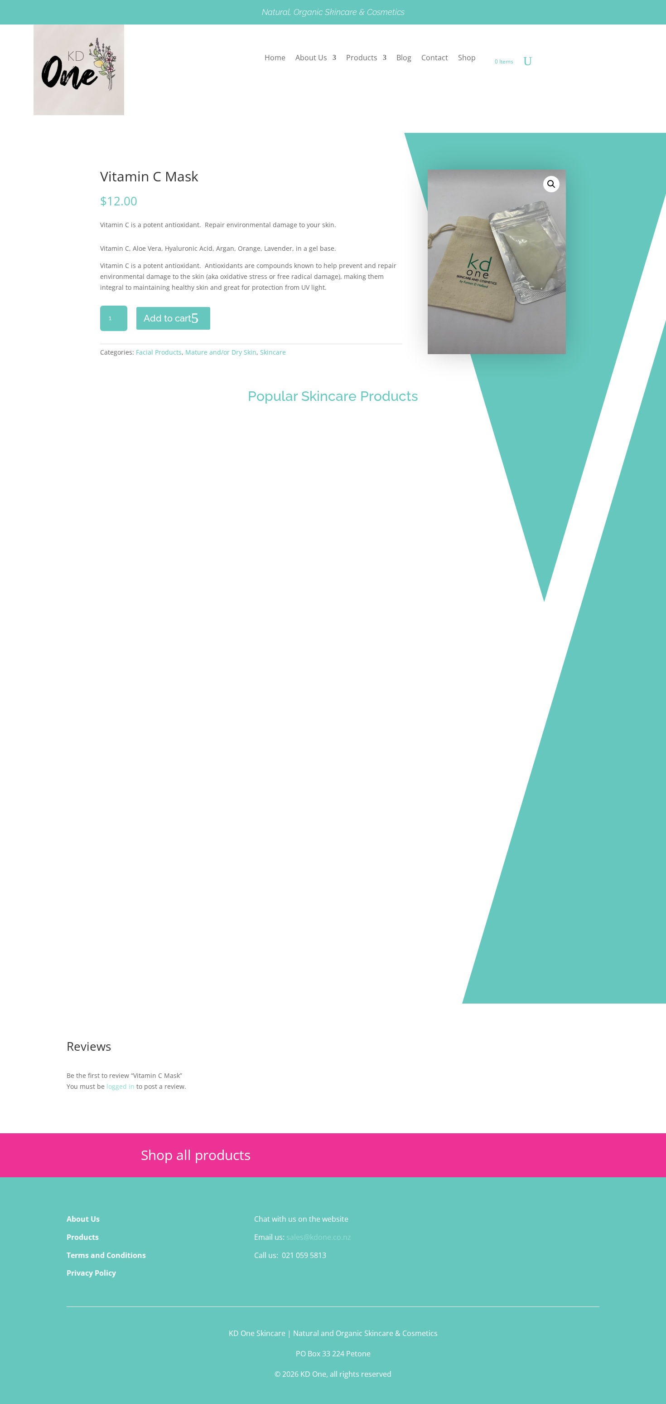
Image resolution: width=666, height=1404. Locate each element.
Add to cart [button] (90, 564)
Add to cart (167, 318)
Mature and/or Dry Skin (220, 352)
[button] (551, 184)
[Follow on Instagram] (279, 1281)
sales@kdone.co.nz (318, 1237)
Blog (403, 58)
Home (275, 58)
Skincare (273, 352)
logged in (120, 1086)
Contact (434, 58)
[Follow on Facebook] (261, 1281)
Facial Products (159, 352)
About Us (311, 58)
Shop (467, 58)
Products (361, 58)
